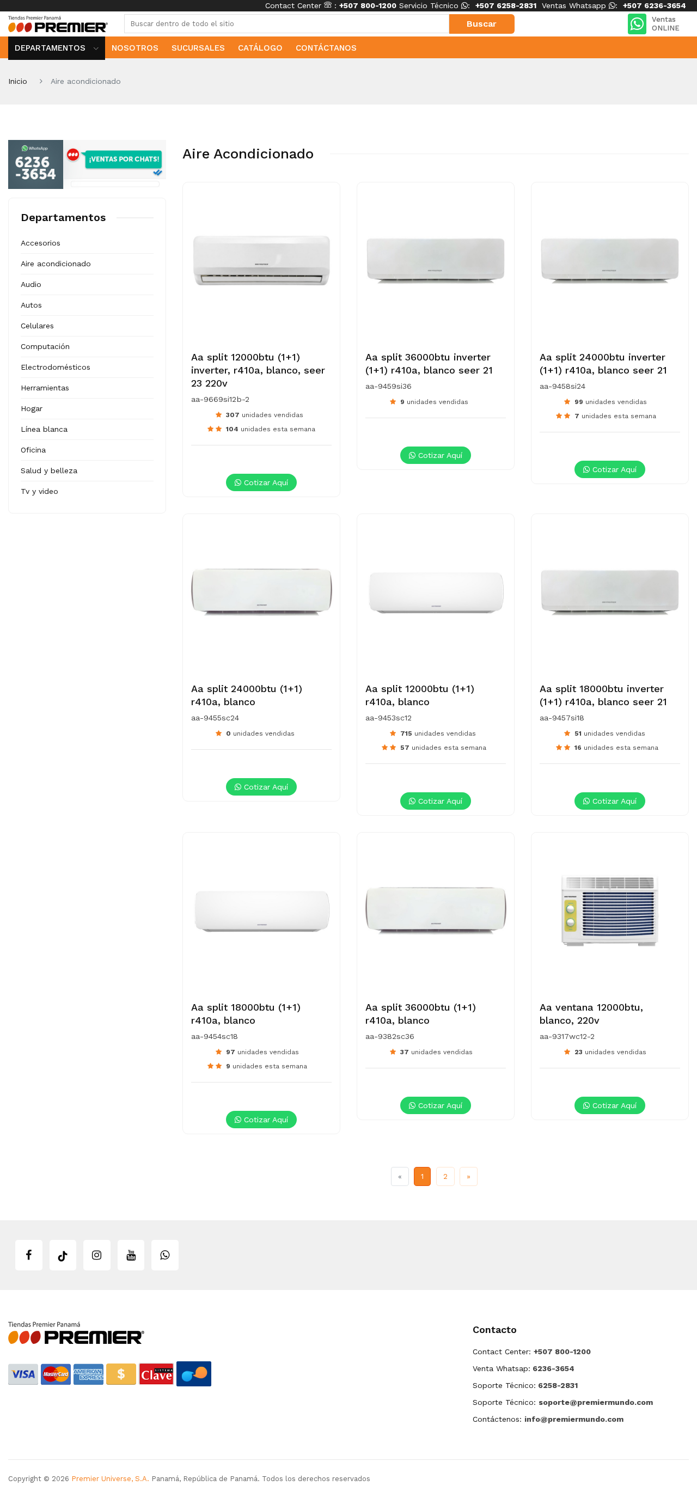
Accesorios (40, 243)
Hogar (31, 408)
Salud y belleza (49, 470)
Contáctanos (326, 48)
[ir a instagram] (97, 1255)
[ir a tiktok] (63, 1255)
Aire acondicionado (56, 263)
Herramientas (45, 387)
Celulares (37, 325)
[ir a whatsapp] (165, 1255)
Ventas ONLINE (666, 23)
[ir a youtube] (131, 1255)
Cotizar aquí (264, 482)
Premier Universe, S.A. (110, 1479)
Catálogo (260, 48)
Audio (31, 284)
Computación (45, 346)
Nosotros (135, 48)
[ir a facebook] (28, 1255)
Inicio (17, 81)
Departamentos (51, 48)
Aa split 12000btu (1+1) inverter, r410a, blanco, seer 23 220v (258, 370)
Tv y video (39, 491)
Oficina (33, 449)
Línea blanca (44, 429)
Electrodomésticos (55, 367)
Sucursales (198, 48)
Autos (31, 305)
